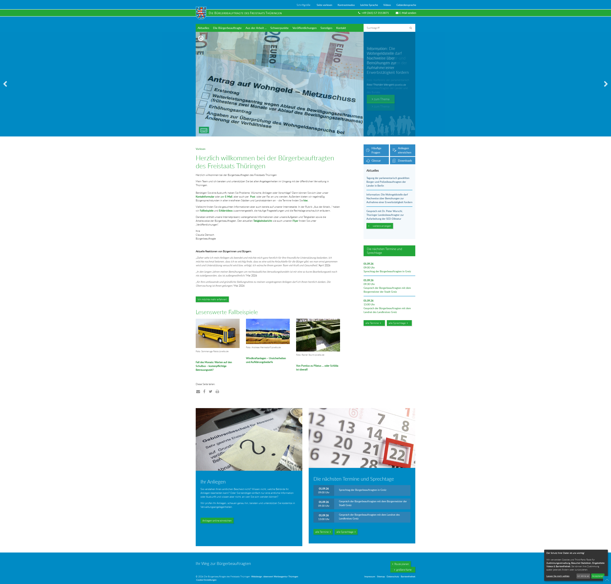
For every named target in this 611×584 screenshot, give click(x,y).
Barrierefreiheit (408, 576)
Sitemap (381, 576)
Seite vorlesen (324, 5)
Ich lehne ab (583, 575)
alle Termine (372, 323)
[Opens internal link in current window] (246, 374)
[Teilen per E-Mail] (198, 391)
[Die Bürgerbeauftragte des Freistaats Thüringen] (240, 13)
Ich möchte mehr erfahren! (212, 299)
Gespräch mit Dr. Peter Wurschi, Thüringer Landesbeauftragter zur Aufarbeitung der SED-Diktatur (385, 214)
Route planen (401, 564)
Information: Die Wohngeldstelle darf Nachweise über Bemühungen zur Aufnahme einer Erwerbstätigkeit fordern (389, 198)
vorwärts (604, 87)
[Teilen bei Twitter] (210, 391)
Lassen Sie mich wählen (557, 575)
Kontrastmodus (346, 5)
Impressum (369, 576)
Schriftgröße (303, 5)
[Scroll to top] (607, 580)
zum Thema (381, 99)
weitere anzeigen (381, 226)
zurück (6, 87)
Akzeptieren (598, 575)
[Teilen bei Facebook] (204, 391)
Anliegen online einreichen (217, 520)
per (226, 196)
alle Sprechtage (398, 323)
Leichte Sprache (369, 5)
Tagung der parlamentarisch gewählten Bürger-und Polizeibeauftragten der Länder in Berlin (387, 181)
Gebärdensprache (406, 5)
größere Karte (403, 569)
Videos (387, 5)
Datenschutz (393, 576)
